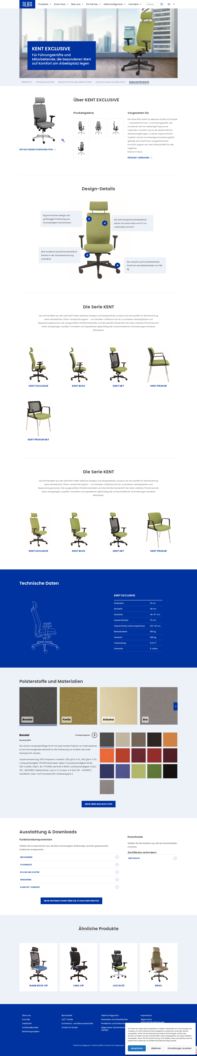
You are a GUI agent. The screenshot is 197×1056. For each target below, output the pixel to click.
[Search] (161, 4)
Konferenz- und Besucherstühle (77, 1023)
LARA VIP (78, 985)
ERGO (158, 985)
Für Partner (92, 4)
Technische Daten (45, 82)
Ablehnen (156, 1048)
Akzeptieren (137, 1048)
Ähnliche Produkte (139, 82)
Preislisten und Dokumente (114, 1023)
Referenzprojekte (30, 1031)
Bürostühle (67, 1015)
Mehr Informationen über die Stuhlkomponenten (71, 900)
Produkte (43, 4)
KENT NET (118, 551)
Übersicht (26, 82)
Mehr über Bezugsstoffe (98, 804)
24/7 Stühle (67, 1019)
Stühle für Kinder (70, 1027)
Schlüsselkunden (30, 1027)
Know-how (59, 4)
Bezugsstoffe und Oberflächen (75, 82)
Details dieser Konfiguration (36, 149)
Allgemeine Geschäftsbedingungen (153, 1020)
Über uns (75, 4)
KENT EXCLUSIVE (38, 551)
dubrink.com (119, 1045)
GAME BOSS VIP (38, 985)
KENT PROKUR (158, 551)
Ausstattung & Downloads (110, 82)
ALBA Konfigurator (113, 4)
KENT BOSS (78, 551)
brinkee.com (85, 1045)
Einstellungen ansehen (180, 1048)
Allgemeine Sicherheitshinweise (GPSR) (116, 1028)
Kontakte (134, 4)
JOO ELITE (118, 985)
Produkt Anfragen (138, 157)
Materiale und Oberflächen (114, 1019)
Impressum (146, 1015)
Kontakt (26, 1019)
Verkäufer (27, 1023)
